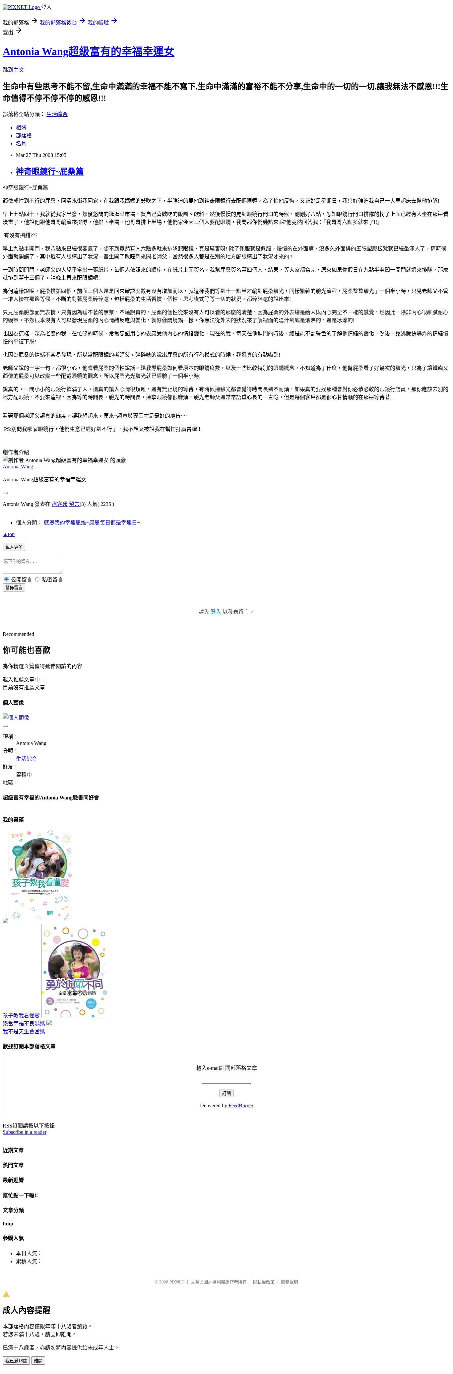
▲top (9, 534)
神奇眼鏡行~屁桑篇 (50, 171)
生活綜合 (57, 114)
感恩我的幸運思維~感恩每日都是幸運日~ (92, 522)
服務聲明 (289, 1281)
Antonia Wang (18, 466)
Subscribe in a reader (24, 1132)
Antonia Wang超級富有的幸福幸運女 (88, 51)
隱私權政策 (264, 1281)
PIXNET (176, 1281)
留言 (74, 504)
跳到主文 (13, 70)
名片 (21, 143)
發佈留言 (14, 587)
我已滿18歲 (16, 1360)
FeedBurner (240, 1105)
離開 (38, 1360)
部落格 (24, 135)
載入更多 (14, 547)
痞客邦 (60, 504)
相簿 (21, 127)
